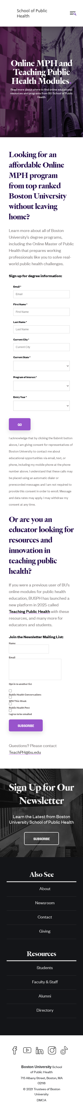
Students (45, 967)
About (44, 888)
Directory (45, 1010)
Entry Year (20, 396)
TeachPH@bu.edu (25, 752)
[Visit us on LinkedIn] (40, 1049)
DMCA (41, 1100)
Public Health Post (19, 707)
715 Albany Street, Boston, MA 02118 (42, 1080)
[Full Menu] (73, 13)
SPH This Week (18, 700)
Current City (21, 339)
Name (12, 643)
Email (17, 286)
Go (20, 424)
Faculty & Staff (45, 981)
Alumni (45, 995)
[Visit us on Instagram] (52, 1049)
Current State (22, 357)
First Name (20, 304)
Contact (45, 916)
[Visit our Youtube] (27, 1049)
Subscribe (26, 725)
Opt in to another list (20, 683)
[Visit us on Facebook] (15, 1049)
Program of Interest (25, 377)
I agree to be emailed (20, 713)
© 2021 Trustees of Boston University (41, 1091)
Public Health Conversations (25, 694)
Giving (44, 930)
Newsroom (45, 902)
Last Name (20, 321)
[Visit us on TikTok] (66, 1050)
